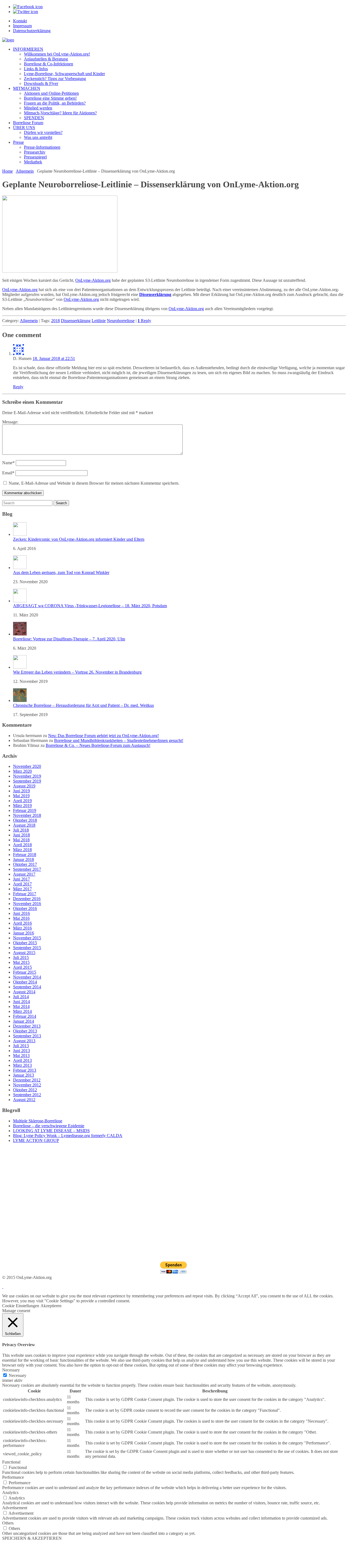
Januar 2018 (23, 859)
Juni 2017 (21, 879)
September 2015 (27, 947)
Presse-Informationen (42, 147)
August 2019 (24, 786)
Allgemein (25, 171)
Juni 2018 (21, 835)
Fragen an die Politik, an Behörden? (55, 103)
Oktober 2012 (25, 1089)
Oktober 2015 (25, 942)
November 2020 (27, 766)
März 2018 (22, 849)
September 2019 (27, 781)
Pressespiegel (35, 157)
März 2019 (22, 805)
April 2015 (22, 967)
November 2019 (27, 776)
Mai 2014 (21, 1006)
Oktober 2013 (25, 1031)
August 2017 (24, 874)
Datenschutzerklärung (32, 30)
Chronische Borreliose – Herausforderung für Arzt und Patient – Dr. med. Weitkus (83, 705)
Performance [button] (13, 1477)
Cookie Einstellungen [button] (20, 1305)
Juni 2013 (21, 1050)
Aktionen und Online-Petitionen (51, 93)
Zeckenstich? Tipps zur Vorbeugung (55, 78)
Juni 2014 (21, 1001)
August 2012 (24, 1099)
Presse (18, 142)
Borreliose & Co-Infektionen (48, 64)
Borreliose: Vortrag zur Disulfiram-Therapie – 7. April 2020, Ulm (69, 639)
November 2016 (27, 903)
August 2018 (24, 825)
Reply (144, 320)
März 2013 (22, 1065)
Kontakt (20, 21)
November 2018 (27, 815)
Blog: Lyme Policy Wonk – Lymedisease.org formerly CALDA (67, 1135)
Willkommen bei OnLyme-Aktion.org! (57, 54)
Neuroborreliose (121, 320)
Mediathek (33, 162)
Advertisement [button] (14, 1507)
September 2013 (27, 1036)
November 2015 (27, 938)
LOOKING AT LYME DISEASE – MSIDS (51, 1130)
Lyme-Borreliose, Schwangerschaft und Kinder (64, 73)
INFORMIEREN (28, 49)
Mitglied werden (38, 108)
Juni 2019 (21, 791)
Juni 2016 (21, 913)
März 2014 (22, 1011)
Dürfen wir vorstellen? (43, 132)
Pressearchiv (34, 152)
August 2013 (24, 1040)
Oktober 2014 (25, 982)
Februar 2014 (24, 1016)
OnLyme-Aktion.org (93, 280)
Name (8, 462)
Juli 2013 (21, 1045)
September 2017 (27, 869)
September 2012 (27, 1094)
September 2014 (27, 987)
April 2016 (22, 923)
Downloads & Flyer (41, 83)
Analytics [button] (10, 1492)
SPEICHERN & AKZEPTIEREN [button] (32, 1538)
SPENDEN (34, 117)
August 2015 (24, 952)
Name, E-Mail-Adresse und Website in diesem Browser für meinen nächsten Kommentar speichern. (94, 483)
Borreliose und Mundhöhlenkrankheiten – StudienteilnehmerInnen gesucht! (118, 740)
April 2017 (22, 884)
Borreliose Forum (28, 122)
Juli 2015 (21, 957)
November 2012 (27, 1085)
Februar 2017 (24, 893)
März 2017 (22, 889)
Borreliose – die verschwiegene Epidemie (48, 1125)
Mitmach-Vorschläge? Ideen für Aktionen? (60, 113)
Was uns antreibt (38, 137)
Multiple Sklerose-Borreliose (37, 1121)
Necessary (17, 1375)
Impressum (22, 25)
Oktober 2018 (25, 820)
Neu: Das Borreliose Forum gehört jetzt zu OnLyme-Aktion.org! (103, 735)
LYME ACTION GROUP (36, 1140)
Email (8, 472)
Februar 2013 (24, 1070)
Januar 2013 (23, 1075)
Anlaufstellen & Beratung (46, 59)
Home (7, 171)
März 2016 (22, 928)
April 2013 (22, 1060)
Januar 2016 (23, 933)
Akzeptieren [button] (51, 1305)
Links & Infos (36, 68)
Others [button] (8, 1523)
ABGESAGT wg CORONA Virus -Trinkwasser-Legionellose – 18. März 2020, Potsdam (90, 605)
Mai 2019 (21, 795)
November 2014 (27, 977)
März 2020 (22, 771)
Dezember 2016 (27, 898)
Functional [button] (11, 1462)
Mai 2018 (21, 840)
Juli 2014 (21, 996)
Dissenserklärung (76, 320)
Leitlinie (99, 320)
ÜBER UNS (24, 127)
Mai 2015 (21, 962)
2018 (55, 320)
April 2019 (22, 800)
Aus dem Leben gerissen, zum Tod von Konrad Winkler (61, 572)
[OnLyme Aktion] (8, 40)
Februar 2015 (24, 972)
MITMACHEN (26, 88)
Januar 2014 (23, 1021)
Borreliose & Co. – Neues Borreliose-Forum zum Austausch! (98, 745)
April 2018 (22, 844)
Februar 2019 (24, 810)
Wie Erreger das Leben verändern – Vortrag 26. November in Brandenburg (77, 672)
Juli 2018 (21, 830)
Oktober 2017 (25, 864)
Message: (10, 422)
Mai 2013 (21, 1055)
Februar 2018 (24, 854)
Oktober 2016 (25, 908)
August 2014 (24, 991)
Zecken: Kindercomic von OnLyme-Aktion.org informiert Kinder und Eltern (78, 539)
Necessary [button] (11, 1370)
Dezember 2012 (27, 1080)
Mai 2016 (21, 918)
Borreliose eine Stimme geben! (50, 98)
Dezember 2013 (27, 1026)
